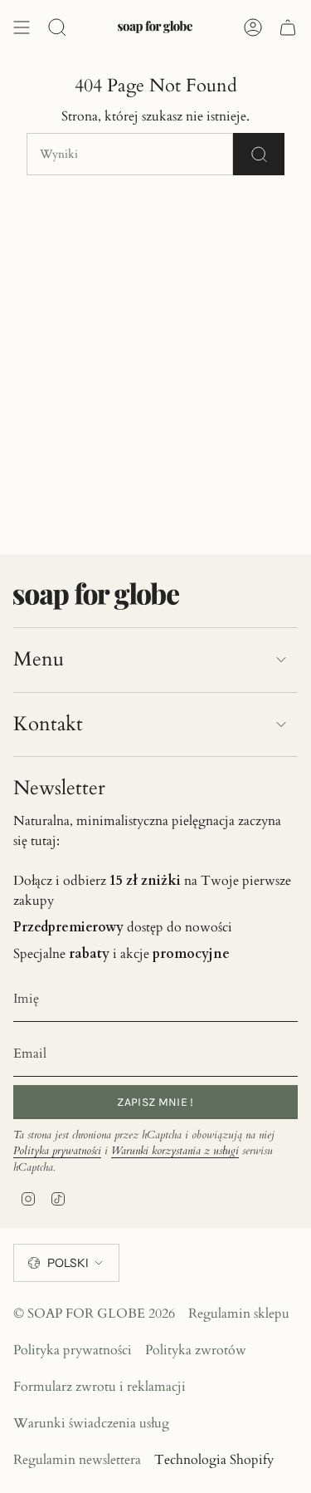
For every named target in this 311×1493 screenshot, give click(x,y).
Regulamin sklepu (238, 1313)
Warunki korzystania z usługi (175, 1150)
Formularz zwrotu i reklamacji (99, 1387)
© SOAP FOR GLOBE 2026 (94, 1313)
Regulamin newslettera (77, 1460)
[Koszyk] (287, 27)
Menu (38, 659)
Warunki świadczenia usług (91, 1423)
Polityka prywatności (57, 1150)
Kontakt (48, 724)
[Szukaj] (258, 154)
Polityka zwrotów (195, 1350)
